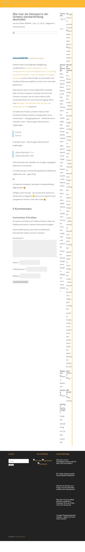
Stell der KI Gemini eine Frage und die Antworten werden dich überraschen (65, 487)
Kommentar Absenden (21, 282)
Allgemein (50, 23)
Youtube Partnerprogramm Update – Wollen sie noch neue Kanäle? (66, 517)
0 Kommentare (19, 27)
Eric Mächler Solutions (19, 536)
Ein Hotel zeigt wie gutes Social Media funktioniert (63, 128)
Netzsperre (32, 58)
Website (16, 276)
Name (16, 262)
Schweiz (41, 58)
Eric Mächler (68, 197)
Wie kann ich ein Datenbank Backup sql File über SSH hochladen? (66, 461)
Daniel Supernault (68, 255)
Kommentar (18, 238)
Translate (67, 29)
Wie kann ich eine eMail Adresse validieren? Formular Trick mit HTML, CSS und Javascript (65, 502)
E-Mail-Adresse (19, 269)
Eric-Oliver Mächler (23, 23)
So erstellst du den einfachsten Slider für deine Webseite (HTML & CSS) (69, 346)
